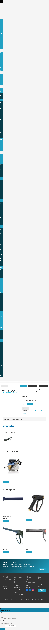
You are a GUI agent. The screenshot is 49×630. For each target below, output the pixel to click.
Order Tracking (17, 587)
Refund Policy (17, 590)
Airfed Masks (5, 590)
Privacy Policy (17, 589)
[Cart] (39, 389)
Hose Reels (5, 588)
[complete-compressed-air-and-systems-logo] (9, 391)
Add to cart (30, 404)
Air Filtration (5, 586)
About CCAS (28, 585)
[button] (1, 1)
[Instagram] (33, 590)
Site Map (26, 599)
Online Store (16, 585)
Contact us (28, 587)
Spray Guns (5, 591)
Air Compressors (6, 583)
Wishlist (15, 592)
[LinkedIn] (30, 590)
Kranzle (31, 412)
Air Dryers (5, 584)
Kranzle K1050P (36, 412)
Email (1, 617)
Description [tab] (6, 419)
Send (2, 628)
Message (2, 626)
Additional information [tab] (17, 419)
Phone (2, 620)
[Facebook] (27, 590)
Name (1, 612)
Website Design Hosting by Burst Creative (36, 599)
